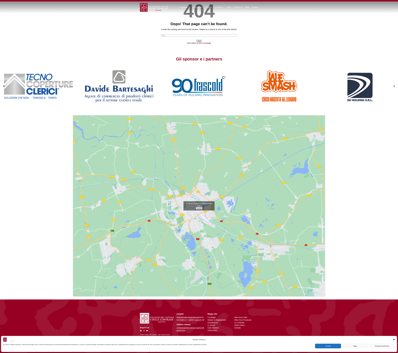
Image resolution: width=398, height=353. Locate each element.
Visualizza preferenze (382, 346)
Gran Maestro (213, 328)
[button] (394, 340)
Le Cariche (197, 7)
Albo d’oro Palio (240, 317)
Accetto (199, 208)
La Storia (211, 325)
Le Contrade (239, 323)
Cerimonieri (212, 330)
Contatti (255, 7)
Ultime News (239, 325)
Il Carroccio (238, 7)
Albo (208, 7)
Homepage (206, 43)
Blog (247, 7)
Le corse (218, 7)
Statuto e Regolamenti (216, 320)
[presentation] (3, 86)
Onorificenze (212, 323)
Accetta (328, 346)
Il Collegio (183, 7)
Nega (355, 346)
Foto (229, 7)
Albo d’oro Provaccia (242, 320)
